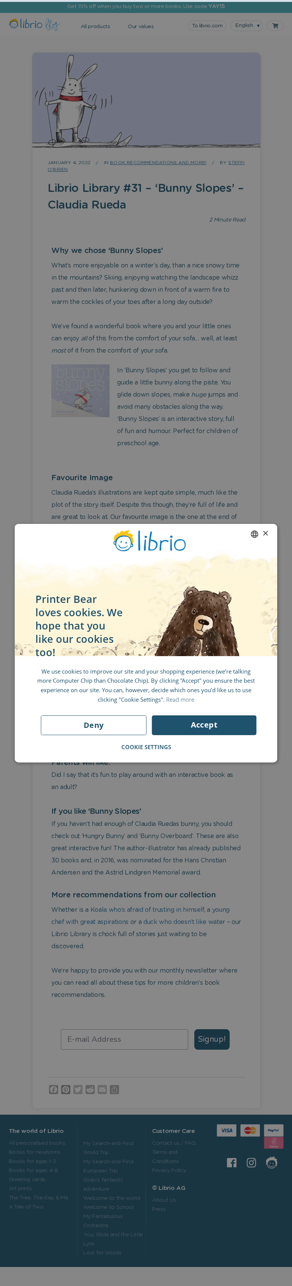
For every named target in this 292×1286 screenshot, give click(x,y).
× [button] (265, 533)
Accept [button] (204, 725)
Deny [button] (94, 725)
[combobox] (255, 534)
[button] (146, 747)
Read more (180, 699)
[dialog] (145, 643)
